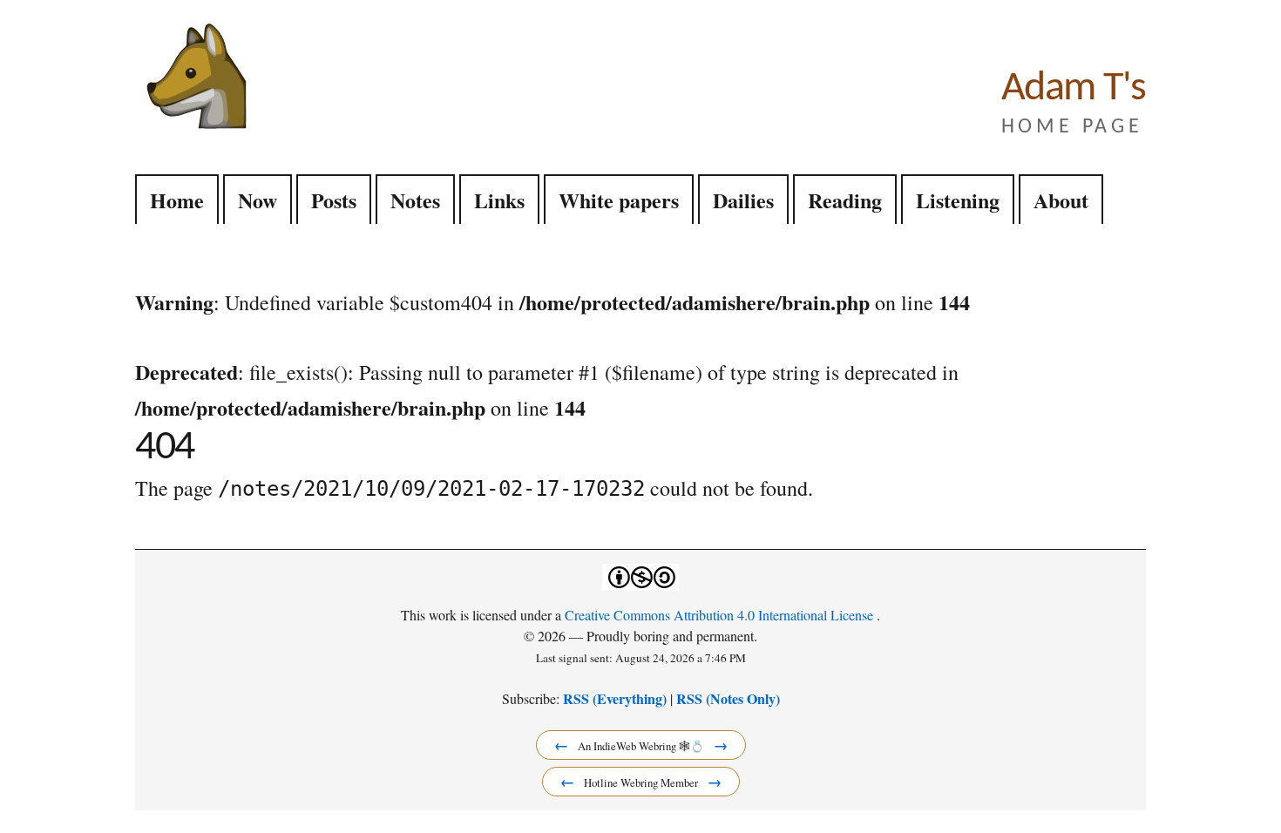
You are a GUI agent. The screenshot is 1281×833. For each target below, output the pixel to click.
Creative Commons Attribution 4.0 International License (721, 615)
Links (499, 200)
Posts (333, 200)
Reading (845, 200)
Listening (958, 200)
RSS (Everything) (615, 698)
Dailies (743, 200)
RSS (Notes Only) (728, 698)
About (1061, 200)
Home (177, 200)
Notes (415, 200)
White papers (619, 200)
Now (257, 200)
